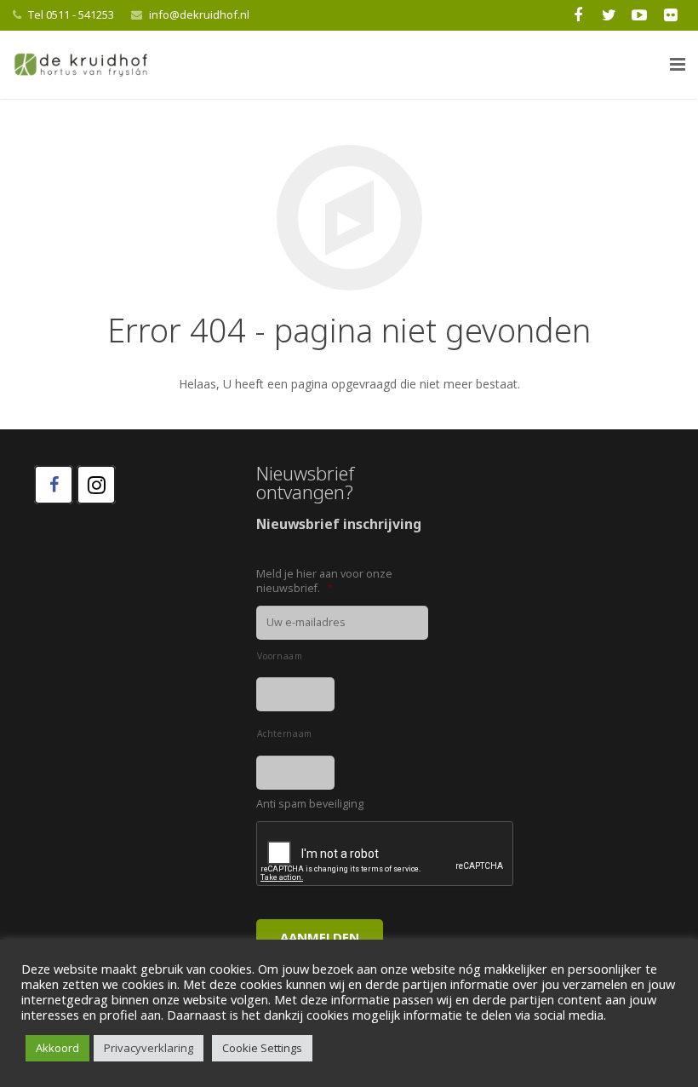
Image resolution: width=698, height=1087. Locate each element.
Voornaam (279, 656)
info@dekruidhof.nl (199, 14)
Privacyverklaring (148, 1047)
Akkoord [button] (57, 1047)
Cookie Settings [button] (262, 1047)
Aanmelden (319, 937)
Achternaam (284, 733)
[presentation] (385, 854)
